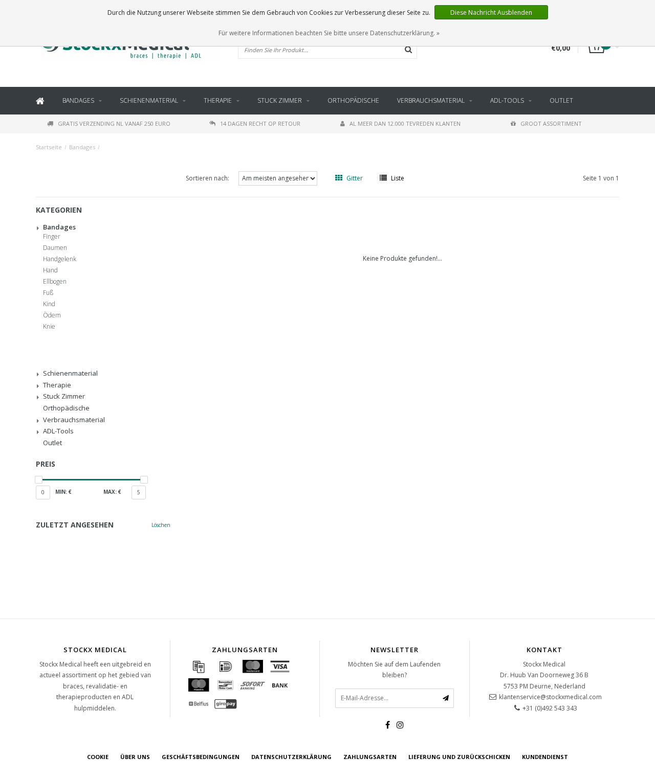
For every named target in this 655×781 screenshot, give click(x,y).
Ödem (52, 315)
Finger (51, 237)
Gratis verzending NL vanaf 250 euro (114, 123)
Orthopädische (353, 100)
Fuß (48, 293)
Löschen (160, 525)
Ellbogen (55, 282)
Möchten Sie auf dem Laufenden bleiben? (394, 670)
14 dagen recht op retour (260, 123)
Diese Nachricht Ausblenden (491, 12)
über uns (135, 757)
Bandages (78, 100)
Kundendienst (545, 757)
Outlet (561, 100)
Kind (49, 304)
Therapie (218, 100)
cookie (97, 757)
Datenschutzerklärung (291, 757)
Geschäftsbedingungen (200, 757)
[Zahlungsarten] (198, 666)
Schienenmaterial (149, 100)
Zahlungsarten (370, 757)
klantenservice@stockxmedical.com (550, 697)
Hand (50, 270)
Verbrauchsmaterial (431, 100)
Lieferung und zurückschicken (459, 757)
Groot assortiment (551, 123)
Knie (49, 327)
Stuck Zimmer (279, 100)
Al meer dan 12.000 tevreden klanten (405, 123)
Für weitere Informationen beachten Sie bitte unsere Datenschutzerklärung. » (329, 33)
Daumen (55, 248)
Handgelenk (59, 259)
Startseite (49, 147)
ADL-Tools (507, 100)
